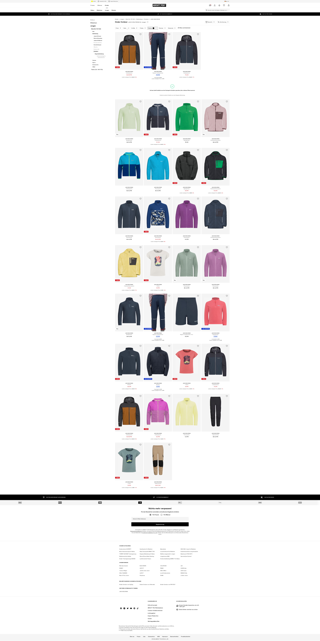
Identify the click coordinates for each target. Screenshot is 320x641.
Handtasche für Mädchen (146, 549)
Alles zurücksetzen (184, 27)
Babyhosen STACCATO (186, 554)
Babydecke (163, 549)
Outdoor (146, 19)
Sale (125, 28)
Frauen (92, 5)
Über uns (132, 636)
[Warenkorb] (229, 5)
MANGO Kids (184, 573)
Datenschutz (151, 636)
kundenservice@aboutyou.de (149, 532)
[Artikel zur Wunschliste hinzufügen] (141, 34)
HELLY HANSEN (123, 573)
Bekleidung (139, 19)
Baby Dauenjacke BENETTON (147, 551)
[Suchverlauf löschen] (228, 10)
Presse (138, 636)
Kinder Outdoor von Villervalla (147, 584)
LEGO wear (183, 570)
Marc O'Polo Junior (124, 575)
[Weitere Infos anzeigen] (129, 78)
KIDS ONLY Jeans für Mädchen (188, 549)
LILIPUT (142, 573)
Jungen (122, 19)
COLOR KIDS (163, 565)
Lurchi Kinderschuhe (165, 573)
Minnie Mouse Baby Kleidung (147, 556)
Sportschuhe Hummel (186, 556)
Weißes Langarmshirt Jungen (167, 554)
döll (181, 565)
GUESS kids (183, 568)
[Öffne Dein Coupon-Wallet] (210, 5)
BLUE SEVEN (143, 565)
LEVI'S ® (142, 568)
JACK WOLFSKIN (155, 19)
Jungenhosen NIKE (165, 556)
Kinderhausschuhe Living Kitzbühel (189, 551)
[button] (210, 22)
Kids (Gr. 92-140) (130, 19)
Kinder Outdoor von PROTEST (167, 584)
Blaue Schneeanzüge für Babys (127, 551)
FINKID (162, 568)
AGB (158, 636)
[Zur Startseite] (128, 602)
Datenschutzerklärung (136, 531)
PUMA (161, 575)
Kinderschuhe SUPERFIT (125, 549)
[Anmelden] (215, 5)
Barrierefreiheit (174, 636)
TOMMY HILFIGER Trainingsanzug (127, 554)
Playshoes (142, 575)
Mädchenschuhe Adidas (125, 556)
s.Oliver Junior (184, 575)
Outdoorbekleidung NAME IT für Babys (170, 558)
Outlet (94, 1)
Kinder (107, 5)
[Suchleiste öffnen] (206, 10)
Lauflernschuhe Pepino (145, 558)
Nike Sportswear (123, 565)
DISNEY (121, 568)
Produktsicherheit (185, 636)
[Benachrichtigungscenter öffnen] (219, 5)
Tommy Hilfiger (123, 570)
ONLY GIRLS (163, 570)
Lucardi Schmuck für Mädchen (167, 551)
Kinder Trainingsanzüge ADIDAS (127, 558)
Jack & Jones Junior (145, 570)
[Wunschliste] (224, 5)
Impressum (165, 636)
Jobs (144, 636)
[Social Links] (121, 608)
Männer (100, 5)
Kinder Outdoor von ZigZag (126, 584)
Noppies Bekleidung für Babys (147, 554)
